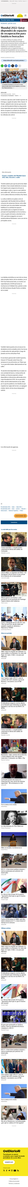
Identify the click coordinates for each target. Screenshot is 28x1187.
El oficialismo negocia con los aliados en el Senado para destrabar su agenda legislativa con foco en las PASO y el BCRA (13, 705)
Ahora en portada (6, 633)
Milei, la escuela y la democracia (11, 848)
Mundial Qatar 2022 (7, 20)
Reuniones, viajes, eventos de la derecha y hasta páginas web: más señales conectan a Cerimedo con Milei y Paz (14, 756)
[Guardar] (19, 65)
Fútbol (21, 510)
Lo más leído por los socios (9, 529)
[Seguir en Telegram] (9, 1170)
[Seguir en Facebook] (6, 1170)
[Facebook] (5, 65)
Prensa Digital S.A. (14, 1179)
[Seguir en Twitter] (4, 1170)
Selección (23, 508)
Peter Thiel (20, 1)
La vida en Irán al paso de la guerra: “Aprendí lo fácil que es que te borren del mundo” (13, 896)
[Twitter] (12, 65)
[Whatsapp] (2, 65)
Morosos (16, 1)
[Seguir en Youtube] (15, 1170)
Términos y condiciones (14, 1183)
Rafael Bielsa (4, 806)
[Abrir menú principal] (25, 15)
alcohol (18, 508)
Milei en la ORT (12, 1)
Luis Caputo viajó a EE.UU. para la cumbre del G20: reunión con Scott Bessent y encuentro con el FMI (12, 679)
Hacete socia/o (20, 15)
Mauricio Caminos (5, 760)
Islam (13, 508)
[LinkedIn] (16, 65)
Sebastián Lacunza (5, 553)
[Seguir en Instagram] (12, 1170)
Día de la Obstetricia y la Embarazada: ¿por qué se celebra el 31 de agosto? (13, 1122)
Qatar (13, 507)
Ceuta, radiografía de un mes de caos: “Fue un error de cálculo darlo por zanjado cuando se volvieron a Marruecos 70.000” (13, 625)
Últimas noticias (6, 928)
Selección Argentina (13, 510)
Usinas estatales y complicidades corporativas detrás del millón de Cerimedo (11, 549)
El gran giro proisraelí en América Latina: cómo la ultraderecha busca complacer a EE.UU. (12, 1026)
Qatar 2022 (19, 507)
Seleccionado (4, 510)
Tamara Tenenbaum (5, 828)
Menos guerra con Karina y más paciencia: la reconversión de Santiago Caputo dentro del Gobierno (13, 599)
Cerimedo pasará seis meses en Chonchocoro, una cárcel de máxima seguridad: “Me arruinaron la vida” (13, 781)
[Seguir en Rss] (18, 1170)
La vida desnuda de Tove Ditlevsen (12, 826)
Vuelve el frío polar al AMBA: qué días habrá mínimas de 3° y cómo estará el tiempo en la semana (13, 920)
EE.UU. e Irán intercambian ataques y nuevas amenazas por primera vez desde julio (13, 871)
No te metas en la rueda (8, 804)
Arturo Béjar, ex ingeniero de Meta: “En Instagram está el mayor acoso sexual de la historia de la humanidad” (13, 574)
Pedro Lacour (4, 603)
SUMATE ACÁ (9, 1162)
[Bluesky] (9, 65)
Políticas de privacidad (14, 1181)
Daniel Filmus (4, 849)
